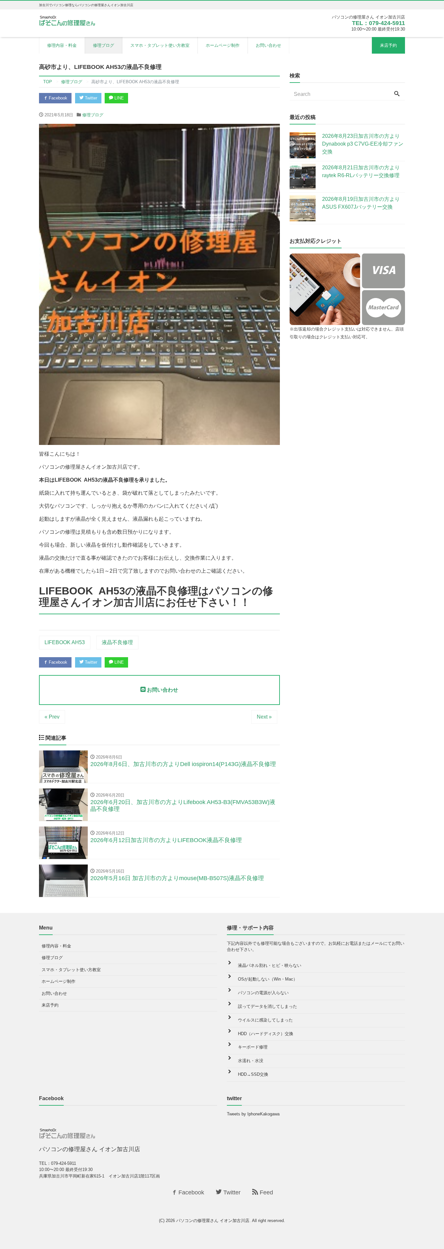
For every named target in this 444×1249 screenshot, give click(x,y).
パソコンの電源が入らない (263, 992)
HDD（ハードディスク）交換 (265, 1033)
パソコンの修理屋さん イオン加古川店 (212, 1220)
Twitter (90, 98)
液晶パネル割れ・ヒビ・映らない (269, 965)
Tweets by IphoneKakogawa (253, 1114)
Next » (264, 717)
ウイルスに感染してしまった (265, 1020)
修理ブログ (103, 45)
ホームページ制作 (223, 45)
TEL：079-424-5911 (378, 23)
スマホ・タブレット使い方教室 (159, 45)
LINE (118, 98)
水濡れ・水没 (250, 1060)
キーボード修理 (253, 1047)
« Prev (52, 717)
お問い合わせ (268, 45)
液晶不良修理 (117, 642)
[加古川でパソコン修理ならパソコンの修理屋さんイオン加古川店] (68, 20)
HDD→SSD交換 (253, 1074)
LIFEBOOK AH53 (65, 642)
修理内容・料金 (62, 45)
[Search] (397, 94)
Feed (265, 1192)
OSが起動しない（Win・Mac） (267, 979)
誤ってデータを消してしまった (267, 1006)
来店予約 (388, 45)
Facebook (57, 98)
